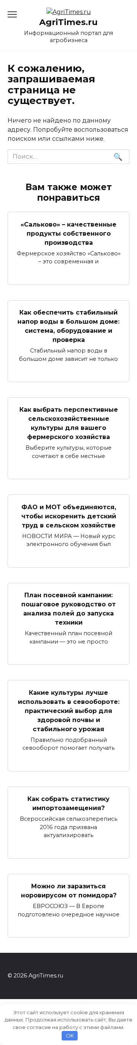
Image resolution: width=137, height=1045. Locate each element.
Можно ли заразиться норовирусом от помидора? (68, 891)
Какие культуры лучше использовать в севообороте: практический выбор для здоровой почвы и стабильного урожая (68, 710)
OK (70, 1035)
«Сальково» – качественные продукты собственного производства (68, 233)
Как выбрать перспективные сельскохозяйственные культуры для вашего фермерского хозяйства (68, 423)
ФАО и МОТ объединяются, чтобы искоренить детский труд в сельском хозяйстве (68, 516)
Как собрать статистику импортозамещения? (68, 803)
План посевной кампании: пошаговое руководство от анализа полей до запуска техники (68, 609)
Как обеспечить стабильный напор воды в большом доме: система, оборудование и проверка (68, 326)
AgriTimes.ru (68, 22)
